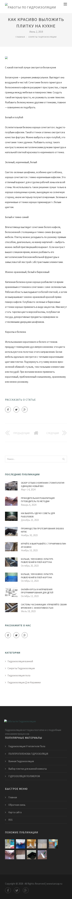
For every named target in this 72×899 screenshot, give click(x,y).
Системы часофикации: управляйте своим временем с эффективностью (44, 606)
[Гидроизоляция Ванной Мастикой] (31, 854)
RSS (10, 819)
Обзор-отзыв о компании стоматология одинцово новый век (42, 484)
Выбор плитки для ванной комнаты (27, 768)
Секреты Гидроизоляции (42, 37)
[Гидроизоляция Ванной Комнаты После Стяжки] (9, 854)
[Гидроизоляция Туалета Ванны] (20, 843)
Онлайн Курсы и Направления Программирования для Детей (37, 591)
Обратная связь (16, 804)
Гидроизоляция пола (19, 675)
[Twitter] (16, 409)
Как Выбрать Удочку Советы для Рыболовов (38, 515)
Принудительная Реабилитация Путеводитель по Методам (38, 500)
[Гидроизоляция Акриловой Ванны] (20, 854)
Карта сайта (15, 812)
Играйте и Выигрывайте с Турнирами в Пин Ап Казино (43, 545)
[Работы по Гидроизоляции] (30, 6)
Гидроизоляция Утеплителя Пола (26, 746)
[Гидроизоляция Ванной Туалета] (42, 843)
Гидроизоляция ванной (20, 661)
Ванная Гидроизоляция (21, 761)
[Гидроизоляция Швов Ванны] (53, 843)
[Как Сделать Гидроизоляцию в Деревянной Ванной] (31, 843)
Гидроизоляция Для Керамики (24, 682)
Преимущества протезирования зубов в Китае (42, 530)
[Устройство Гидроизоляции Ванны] (9, 843)
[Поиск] (63, 459)
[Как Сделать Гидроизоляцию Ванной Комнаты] (42, 854)
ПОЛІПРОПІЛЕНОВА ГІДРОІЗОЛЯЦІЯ (28, 753)
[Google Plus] (25, 409)
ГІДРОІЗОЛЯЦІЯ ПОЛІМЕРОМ (24, 776)
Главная (20, 37)
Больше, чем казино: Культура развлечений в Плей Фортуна (37, 561)
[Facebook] (8, 409)
